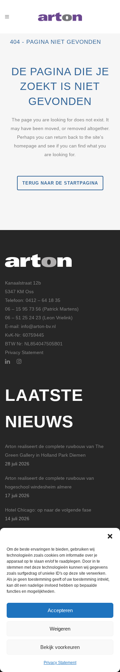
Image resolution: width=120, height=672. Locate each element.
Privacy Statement (60, 662)
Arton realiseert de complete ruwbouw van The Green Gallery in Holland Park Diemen (54, 451)
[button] (110, 536)
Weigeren (60, 629)
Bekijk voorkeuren (60, 647)
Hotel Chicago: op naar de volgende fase (48, 510)
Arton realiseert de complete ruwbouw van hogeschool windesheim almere (49, 482)
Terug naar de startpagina (60, 183)
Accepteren (60, 610)
